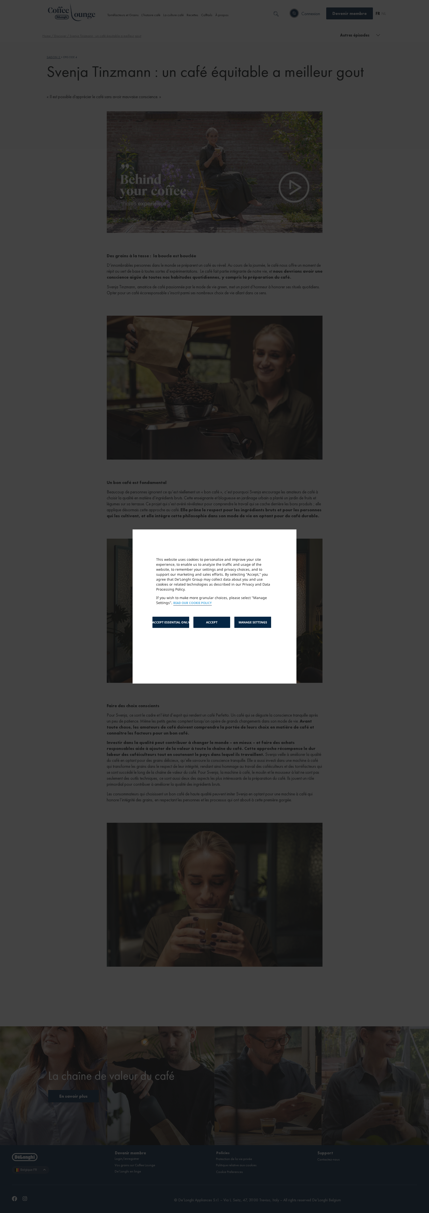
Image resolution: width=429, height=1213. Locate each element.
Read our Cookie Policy (192, 603)
